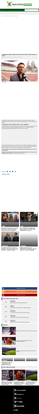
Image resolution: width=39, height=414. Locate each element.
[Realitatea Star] (19, 406)
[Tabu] (19, 410)
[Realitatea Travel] (19, 402)
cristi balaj (4, 174)
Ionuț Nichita (7, 57)
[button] (1, 10)
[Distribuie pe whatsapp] (12, 171)
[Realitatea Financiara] (19, 398)
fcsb (9, 174)
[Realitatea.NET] (19, 394)
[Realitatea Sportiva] (19, 390)
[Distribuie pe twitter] (10, 171)
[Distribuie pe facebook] (7, 171)
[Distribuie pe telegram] (15, 171)
